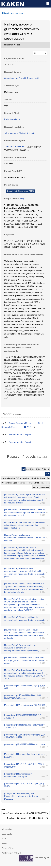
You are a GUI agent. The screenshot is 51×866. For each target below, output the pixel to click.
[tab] (27, 457)
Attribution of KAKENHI (12, 853)
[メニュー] (48, 3)
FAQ (4, 838)
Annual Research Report (20, 423)
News (4, 843)
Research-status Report (20, 434)
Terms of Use (8, 848)
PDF (28, 427)
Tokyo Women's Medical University (19, 133)
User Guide (7, 834)
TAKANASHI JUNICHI (14, 147)
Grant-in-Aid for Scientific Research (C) (21, 78)
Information (7, 829)
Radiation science (12, 119)
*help (22, 199)
